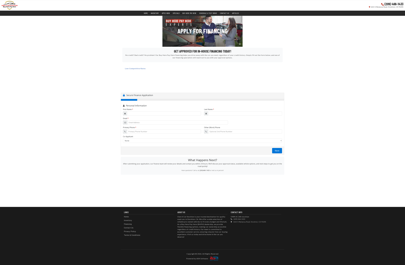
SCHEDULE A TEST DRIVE (208, 13)
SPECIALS (176, 13)
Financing (128, 224)
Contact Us (128, 228)
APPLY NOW (166, 13)
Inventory (128, 220)
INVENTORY (155, 13)
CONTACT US (224, 13)
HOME (146, 13)
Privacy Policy (130, 231)
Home (126, 217)
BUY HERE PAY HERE (189, 13)
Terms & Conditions (132, 235)
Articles (235, 13)
